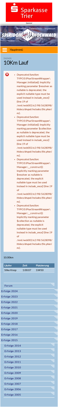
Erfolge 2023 (9, 296)
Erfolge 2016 (9, 335)
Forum (9, 285)
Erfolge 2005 (13, 395)
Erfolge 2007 (13, 384)
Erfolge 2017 (9, 329)
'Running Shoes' (33, 44)
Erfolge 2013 (13, 351)
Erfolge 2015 (9, 340)
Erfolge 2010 (13, 367)
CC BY (55, 44)
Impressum (49, 29)
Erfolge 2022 (9, 302)
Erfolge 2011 (13, 362)
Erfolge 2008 (13, 378)
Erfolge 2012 (13, 356)
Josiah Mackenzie (45, 44)
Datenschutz (35, 29)
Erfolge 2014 (13, 345)
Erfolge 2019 (9, 318)
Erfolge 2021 (9, 307)
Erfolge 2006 (13, 389)
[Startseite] (29, 39)
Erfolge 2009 (13, 373)
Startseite (7, 58)
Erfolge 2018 (9, 324)
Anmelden (21, 29)
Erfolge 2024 (9, 291)
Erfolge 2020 (9, 313)
